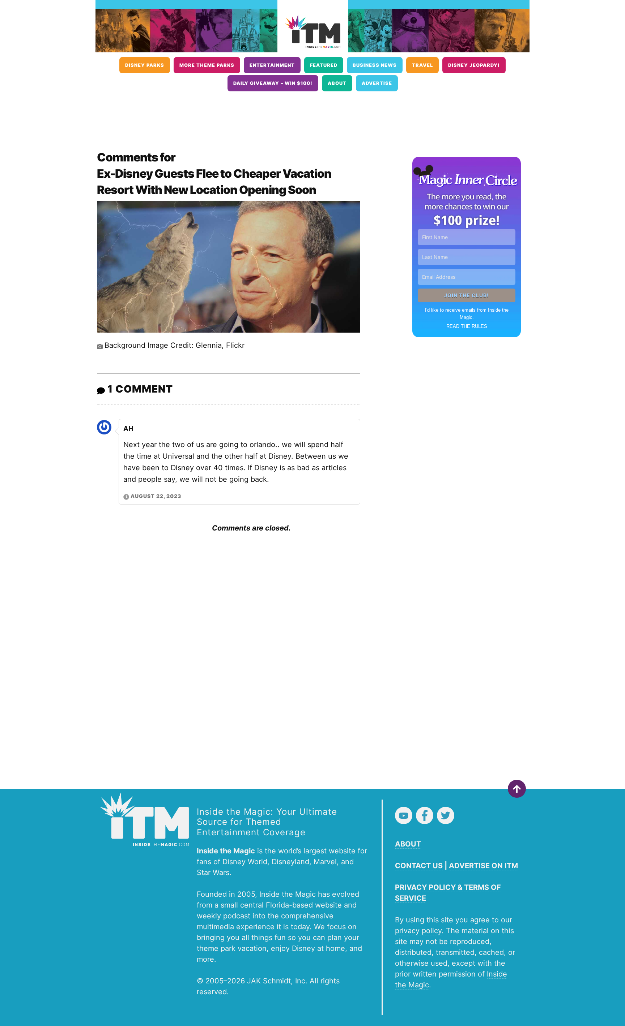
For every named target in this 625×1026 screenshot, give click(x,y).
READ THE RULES (466, 326)
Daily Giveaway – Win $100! (272, 83)
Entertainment (272, 65)
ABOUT (408, 844)
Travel (422, 65)
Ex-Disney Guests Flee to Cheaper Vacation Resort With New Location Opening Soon (214, 181)
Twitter (445, 815)
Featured (323, 65)
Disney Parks (144, 65)
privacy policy (418, 930)
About (337, 83)
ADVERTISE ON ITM (483, 865)
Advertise (377, 83)
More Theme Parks (206, 65)
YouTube (403, 815)
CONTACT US (419, 865)
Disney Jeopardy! (474, 65)
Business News (375, 65)
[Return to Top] (517, 789)
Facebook (424, 815)
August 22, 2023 (156, 496)
